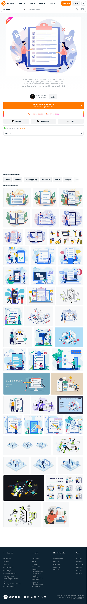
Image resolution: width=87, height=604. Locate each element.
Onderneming (8, 567)
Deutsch (78, 567)
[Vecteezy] (3, 3)
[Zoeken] (76, 9)
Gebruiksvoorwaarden (65, 597)
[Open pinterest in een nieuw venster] (35, 597)
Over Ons (56, 564)
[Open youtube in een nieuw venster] (45, 597)
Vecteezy (6, 561)
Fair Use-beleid (75, 598)
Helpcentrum (58, 558)
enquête (18, 180)
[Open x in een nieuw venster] (42, 597)
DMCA (34, 561)
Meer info (8, 133)
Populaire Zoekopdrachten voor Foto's (37, 578)
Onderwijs (7, 571)
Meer (51, 3)
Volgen (53, 97)
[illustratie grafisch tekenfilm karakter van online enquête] (16, 255)
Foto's (21, 3)
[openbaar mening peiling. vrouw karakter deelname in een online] (56, 514)
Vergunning (36, 558)
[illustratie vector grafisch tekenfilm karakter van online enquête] (14, 359)
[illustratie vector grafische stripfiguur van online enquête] (13, 316)
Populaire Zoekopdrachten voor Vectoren (37, 571)
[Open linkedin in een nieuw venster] (31, 597)
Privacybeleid (78, 597)
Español (77, 561)
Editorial (42, 3)
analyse (68, 180)
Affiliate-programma (36, 565)
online (7, 180)
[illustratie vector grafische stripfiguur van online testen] (33, 424)
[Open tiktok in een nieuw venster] (38, 597)
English (77, 558)
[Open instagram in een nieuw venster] (28, 597)
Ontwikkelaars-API (9, 574)
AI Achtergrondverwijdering (12, 582)
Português (78, 564)
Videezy (6, 564)
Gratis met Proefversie (43, 105)
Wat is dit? (23, 128)
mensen (57, 180)
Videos (31, 3)
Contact (56, 561)
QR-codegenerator (10, 587)
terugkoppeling (31, 180)
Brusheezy (7, 558)
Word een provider (56, 568)
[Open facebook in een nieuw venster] (25, 597)
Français (78, 571)
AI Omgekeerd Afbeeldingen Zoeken (11, 578)
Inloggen (76, 3)
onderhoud (45, 180)
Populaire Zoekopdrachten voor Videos (37, 584)
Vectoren (10, 3)
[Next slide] (78, 179)
